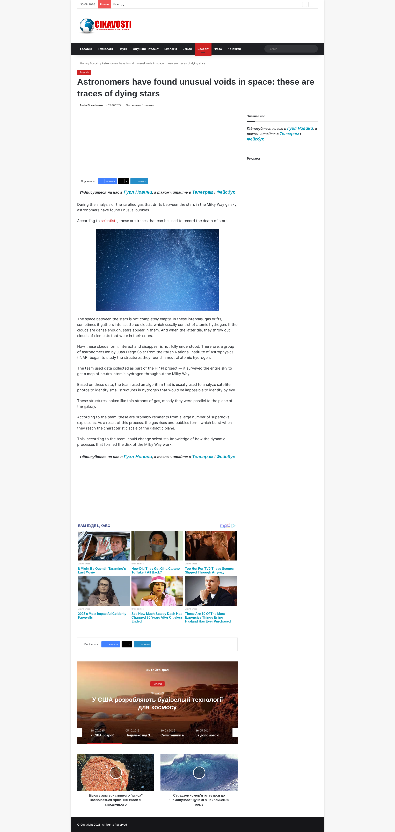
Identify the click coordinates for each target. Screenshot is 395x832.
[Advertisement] (157, 143)
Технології (105, 48)
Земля (187, 48)
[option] (157, 702)
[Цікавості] (106, 25)
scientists (109, 221)
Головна (86, 48)
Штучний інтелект (146, 48)
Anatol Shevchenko (91, 105)
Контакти (234, 48)
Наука (123, 48)
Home (83, 63)
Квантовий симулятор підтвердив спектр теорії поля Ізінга (152, 4)
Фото (218, 48)
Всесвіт (203, 48)
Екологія (170, 48)
